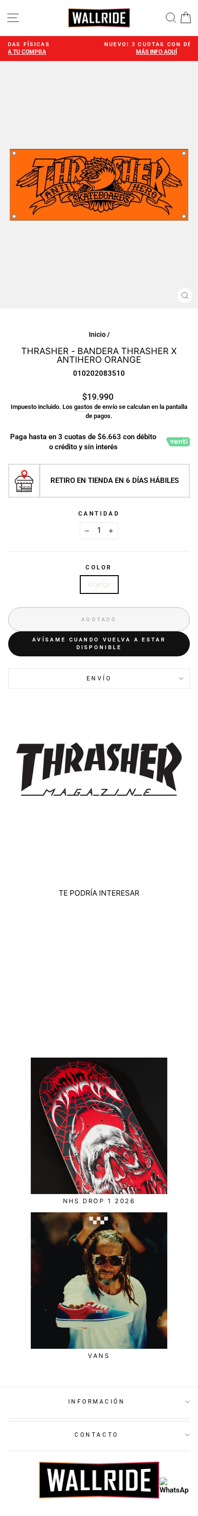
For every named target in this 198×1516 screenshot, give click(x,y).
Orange (99, 584)
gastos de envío (95, 406)
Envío (99, 678)
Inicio (97, 334)
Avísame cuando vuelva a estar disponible (99, 644)
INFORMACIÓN (96, 1401)
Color (99, 567)
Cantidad (99, 513)
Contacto (96, 1434)
